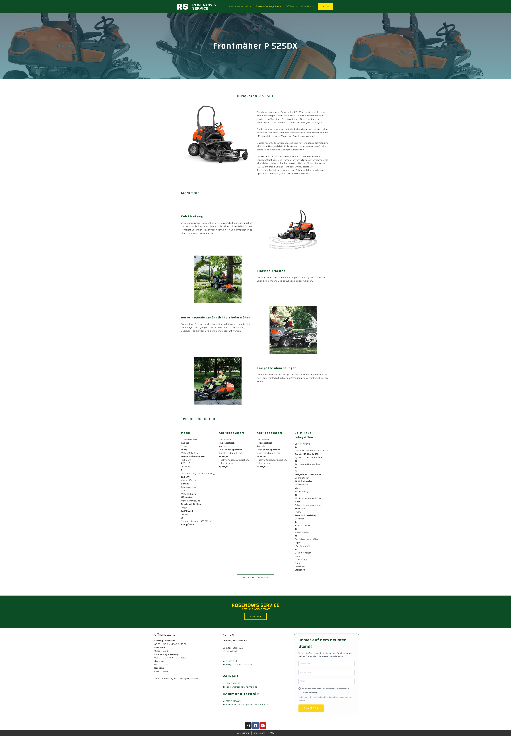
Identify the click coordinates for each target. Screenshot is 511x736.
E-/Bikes (290, 6)
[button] (325, 6)
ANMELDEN (311, 708)
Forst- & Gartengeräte (267, 6)
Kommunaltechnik (238, 6)
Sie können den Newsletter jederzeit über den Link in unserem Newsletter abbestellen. (325, 699)
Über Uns (306, 6)
